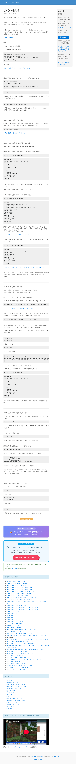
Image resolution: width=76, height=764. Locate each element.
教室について (64, 37)
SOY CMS (57, 756)
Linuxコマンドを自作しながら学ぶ (16, 583)
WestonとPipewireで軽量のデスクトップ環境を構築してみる (24, 649)
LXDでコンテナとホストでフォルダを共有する (20, 643)
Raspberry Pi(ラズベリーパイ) (15, 685)
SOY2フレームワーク (64, 27)
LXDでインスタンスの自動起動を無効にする (19, 641)
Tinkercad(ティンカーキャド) (15, 689)
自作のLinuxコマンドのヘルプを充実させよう (20, 591)
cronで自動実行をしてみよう (15, 631)
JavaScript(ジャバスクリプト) (15, 701)
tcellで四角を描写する (13, 661)
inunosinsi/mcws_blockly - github (19, 747)
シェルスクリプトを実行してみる (16, 605)
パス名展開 (9, 615)
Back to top (38, 759)
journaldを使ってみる (13, 625)
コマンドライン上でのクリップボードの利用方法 (21, 597)
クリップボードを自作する (14, 623)
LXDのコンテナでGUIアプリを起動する (18, 651)
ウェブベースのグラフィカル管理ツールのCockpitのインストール (26, 635)
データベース (10, 693)
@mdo (41, 756)
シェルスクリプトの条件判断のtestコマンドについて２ (23, 609)
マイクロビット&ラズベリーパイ (16, 687)
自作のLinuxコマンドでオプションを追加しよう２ (21, 589)
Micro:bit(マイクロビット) (14, 683)
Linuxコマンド (10, 709)
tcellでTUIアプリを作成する (14, 655)
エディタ (9, 695)
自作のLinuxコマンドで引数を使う (16, 585)
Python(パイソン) (11, 691)
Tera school (14, 568)
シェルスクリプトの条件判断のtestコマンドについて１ (23, 607)
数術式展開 (9, 617)
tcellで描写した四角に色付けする (16, 663)
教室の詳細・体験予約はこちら (26, 557)
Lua (7, 697)
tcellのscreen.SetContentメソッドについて (19, 665)
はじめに (9, 681)
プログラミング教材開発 (12, 2)
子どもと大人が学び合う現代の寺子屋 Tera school (64, 49)
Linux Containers (8, 37)
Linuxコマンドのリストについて (16, 611)
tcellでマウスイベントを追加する (16, 669)
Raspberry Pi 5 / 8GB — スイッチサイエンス (17, 68)
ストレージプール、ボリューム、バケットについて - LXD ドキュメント (25, 267)
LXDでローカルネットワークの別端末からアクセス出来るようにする (27, 639)
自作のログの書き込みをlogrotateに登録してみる (21, 629)
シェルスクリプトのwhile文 (14, 621)
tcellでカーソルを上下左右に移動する (17, 657)
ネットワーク (10, 707)
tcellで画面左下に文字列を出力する (17, 667)
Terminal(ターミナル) (13, 705)
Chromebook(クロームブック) (15, 699)
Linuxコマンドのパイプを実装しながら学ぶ (19, 593)
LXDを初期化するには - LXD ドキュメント (16, 133)
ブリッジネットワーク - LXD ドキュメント (16, 234)
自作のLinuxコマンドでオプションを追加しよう (20, 587)
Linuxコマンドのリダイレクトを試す (17, 595)
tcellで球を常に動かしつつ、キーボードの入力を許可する (23, 659)
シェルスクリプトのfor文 (14, 619)
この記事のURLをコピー (26, 519)
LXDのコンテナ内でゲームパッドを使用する (19, 653)
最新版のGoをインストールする (16, 581)
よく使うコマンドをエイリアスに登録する (19, 599)
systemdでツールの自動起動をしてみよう (19, 633)
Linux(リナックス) (12, 703)
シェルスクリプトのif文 (13, 613)
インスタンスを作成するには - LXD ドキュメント (18, 308)
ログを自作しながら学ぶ (13, 627)
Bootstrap (34, 756)
